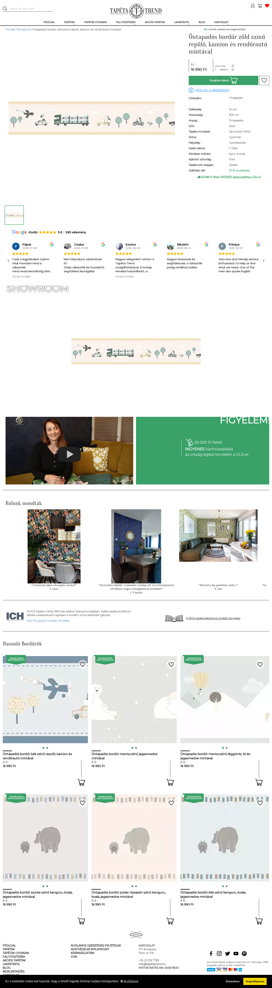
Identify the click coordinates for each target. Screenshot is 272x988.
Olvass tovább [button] (73, 276)
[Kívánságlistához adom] (264, 80)
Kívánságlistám (82, 953)
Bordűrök (24, 29)
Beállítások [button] (130, 981)
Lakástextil (11, 964)
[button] (263, 261)
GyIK (74, 956)
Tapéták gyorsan (16, 953)
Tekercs (224, 69)
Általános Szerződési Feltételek (96, 945)
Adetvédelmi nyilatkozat (90, 949)
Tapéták (9, 949)
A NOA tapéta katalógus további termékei (213, 618)
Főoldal (10, 29)
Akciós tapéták (14, 960)
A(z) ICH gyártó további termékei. (48, 620)
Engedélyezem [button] (255, 981)
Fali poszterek (14, 956)
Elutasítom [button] (232, 981)
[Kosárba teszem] (81, 782)
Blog (7, 967)
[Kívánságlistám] (267, 6)
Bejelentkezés (14, 971)
